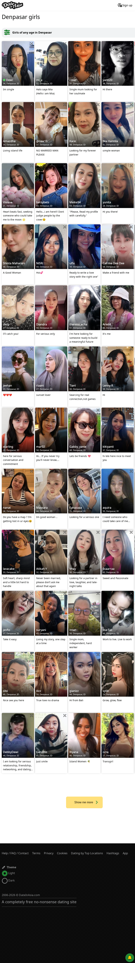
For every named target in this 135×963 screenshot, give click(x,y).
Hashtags (113, 853)
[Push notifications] (129, 957)
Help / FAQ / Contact (15, 853)
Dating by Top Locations (87, 853)
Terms (36, 853)
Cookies (62, 853)
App (125, 853)
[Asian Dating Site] (12, 5)
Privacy (48, 853)
